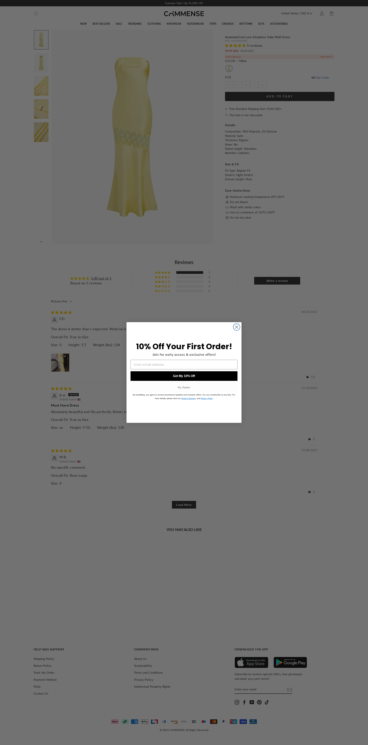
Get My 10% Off (184, 376)
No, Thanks (184, 387)
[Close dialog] (236, 327)
